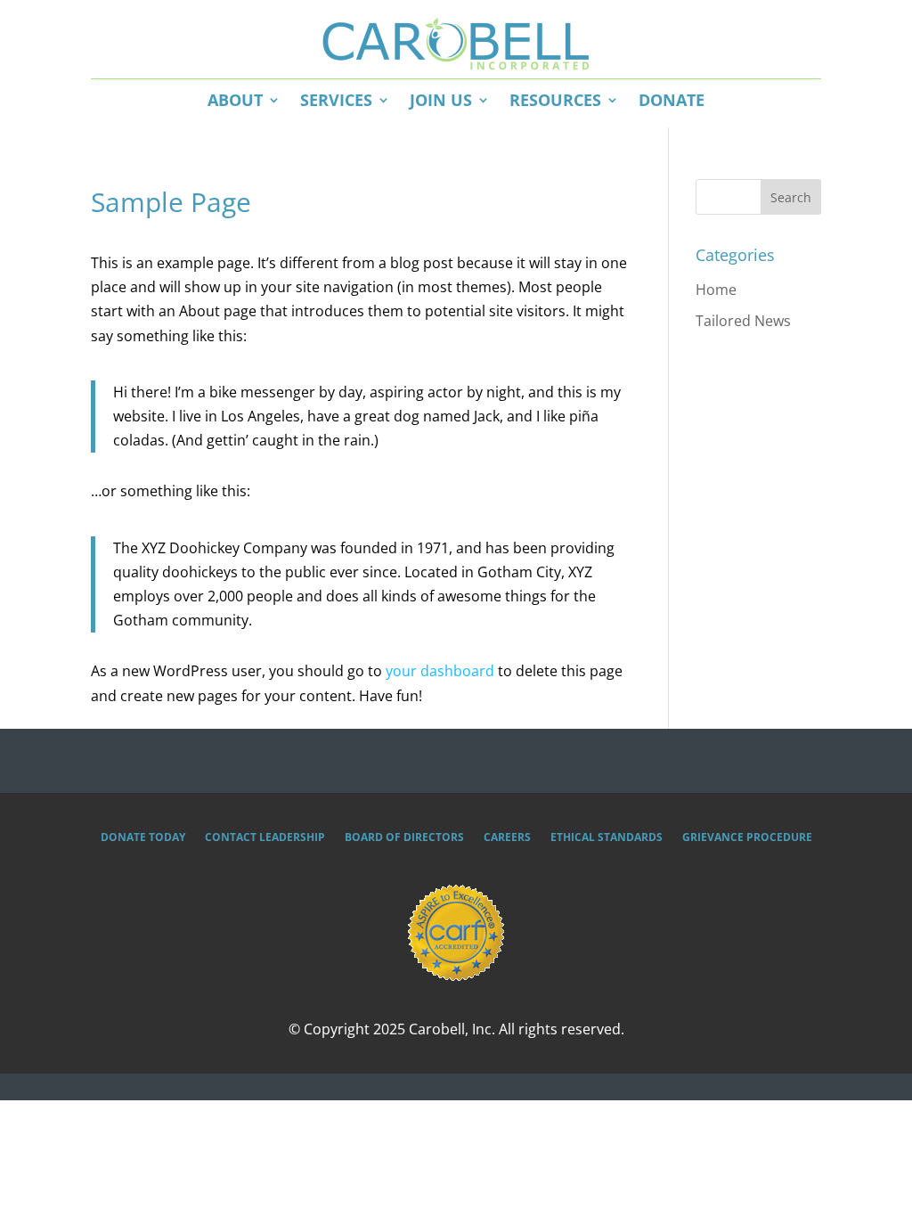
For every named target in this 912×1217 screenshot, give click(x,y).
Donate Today (143, 838)
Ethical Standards (606, 838)
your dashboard (440, 671)
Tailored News (743, 321)
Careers (507, 838)
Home (716, 289)
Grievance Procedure (747, 838)
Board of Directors (404, 838)
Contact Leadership (265, 838)
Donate (671, 99)
